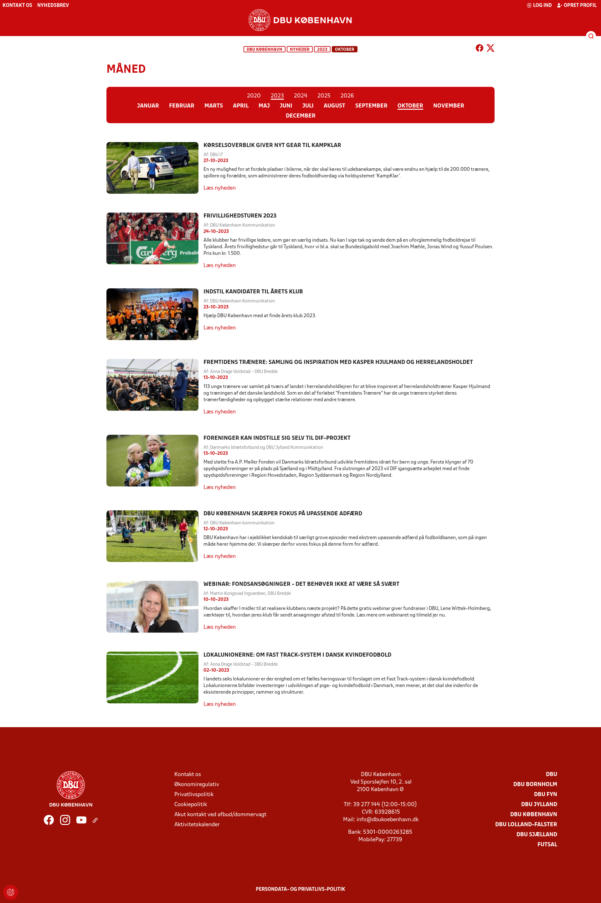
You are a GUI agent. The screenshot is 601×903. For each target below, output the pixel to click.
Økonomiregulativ (196, 784)
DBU (551, 774)
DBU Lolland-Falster (526, 824)
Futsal (547, 845)
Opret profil (580, 5)
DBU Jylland (539, 804)
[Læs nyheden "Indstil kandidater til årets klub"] (154, 314)
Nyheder (300, 50)
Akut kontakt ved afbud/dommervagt (220, 814)
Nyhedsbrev (53, 5)
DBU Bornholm (535, 784)
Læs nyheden (219, 188)
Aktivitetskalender (197, 824)
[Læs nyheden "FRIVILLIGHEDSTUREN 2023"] (154, 241)
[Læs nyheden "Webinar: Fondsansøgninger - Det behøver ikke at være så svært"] (154, 607)
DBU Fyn (545, 794)
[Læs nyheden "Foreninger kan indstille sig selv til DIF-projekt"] (154, 463)
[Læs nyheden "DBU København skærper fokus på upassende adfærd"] (154, 536)
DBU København (264, 50)
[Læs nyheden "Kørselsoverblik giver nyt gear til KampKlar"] (154, 168)
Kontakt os (17, 5)
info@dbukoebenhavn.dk (388, 819)
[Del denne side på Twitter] (490, 49)
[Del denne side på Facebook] (479, 49)
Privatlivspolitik (193, 794)
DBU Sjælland (536, 834)
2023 (322, 50)
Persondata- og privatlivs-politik (300, 889)
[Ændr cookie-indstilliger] (10, 892)
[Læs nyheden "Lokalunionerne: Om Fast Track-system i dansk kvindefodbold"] (154, 680)
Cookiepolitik (190, 804)
